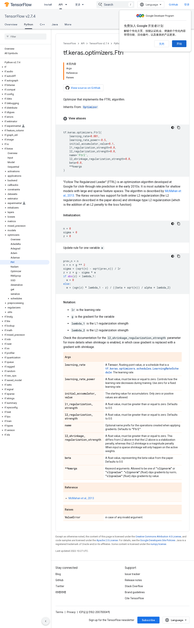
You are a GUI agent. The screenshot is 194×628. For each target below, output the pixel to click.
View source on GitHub (85, 87)
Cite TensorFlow (134, 598)
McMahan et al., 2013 (81, 498)
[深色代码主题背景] (173, 128)
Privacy (71, 612)
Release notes (133, 580)
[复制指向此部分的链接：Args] (74, 357)
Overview (11, 24)
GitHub (173, 4)
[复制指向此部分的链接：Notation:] (80, 302)
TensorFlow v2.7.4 (20, 16)
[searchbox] (25, 36)
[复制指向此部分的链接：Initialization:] (84, 215)
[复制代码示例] (179, 128)
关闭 (161, 44)
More (68, 24)
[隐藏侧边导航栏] (45, 621)
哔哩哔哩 (61, 592)
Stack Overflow (134, 586)
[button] (24, 67)
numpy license (158, 544)
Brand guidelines (135, 592)
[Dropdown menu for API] (67, 4)
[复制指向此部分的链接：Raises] (77, 509)
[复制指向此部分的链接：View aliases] (90, 118)
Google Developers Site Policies (157, 540)
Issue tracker (132, 574)
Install (48, 4)
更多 (78, 4)
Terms (59, 612)
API (61, 4)
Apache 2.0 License (107, 540)
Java (55, 24)
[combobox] (115, 4)
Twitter (60, 586)
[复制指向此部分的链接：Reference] (81, 487)
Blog (58, 574)
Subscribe (148, 620)
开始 (179, 43)
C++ (42, 24)
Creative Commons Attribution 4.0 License (158, 536)
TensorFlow (69, 43)
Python (28, 24)
